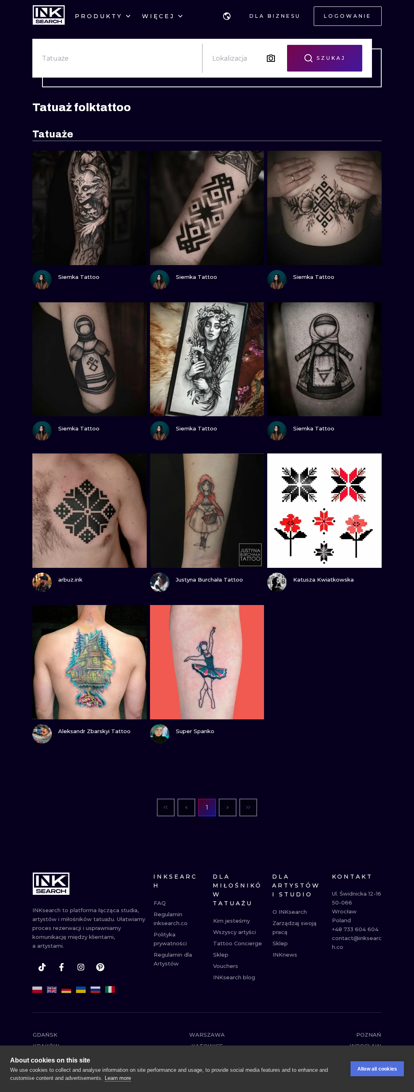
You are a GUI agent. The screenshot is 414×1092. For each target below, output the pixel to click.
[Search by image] (271, 58)
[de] (66, 989)
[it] (110, 989)
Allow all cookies (377, 1069)
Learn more (118, 1078)
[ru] (95, 989)
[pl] (37, 989)
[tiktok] (42, 967)
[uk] (81, 989)
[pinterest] (100, 967)
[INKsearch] (48, 16)
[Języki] (227, 16)
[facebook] (61, 967)
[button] (227, 16)
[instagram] (81, 967)
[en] (52, 989)
